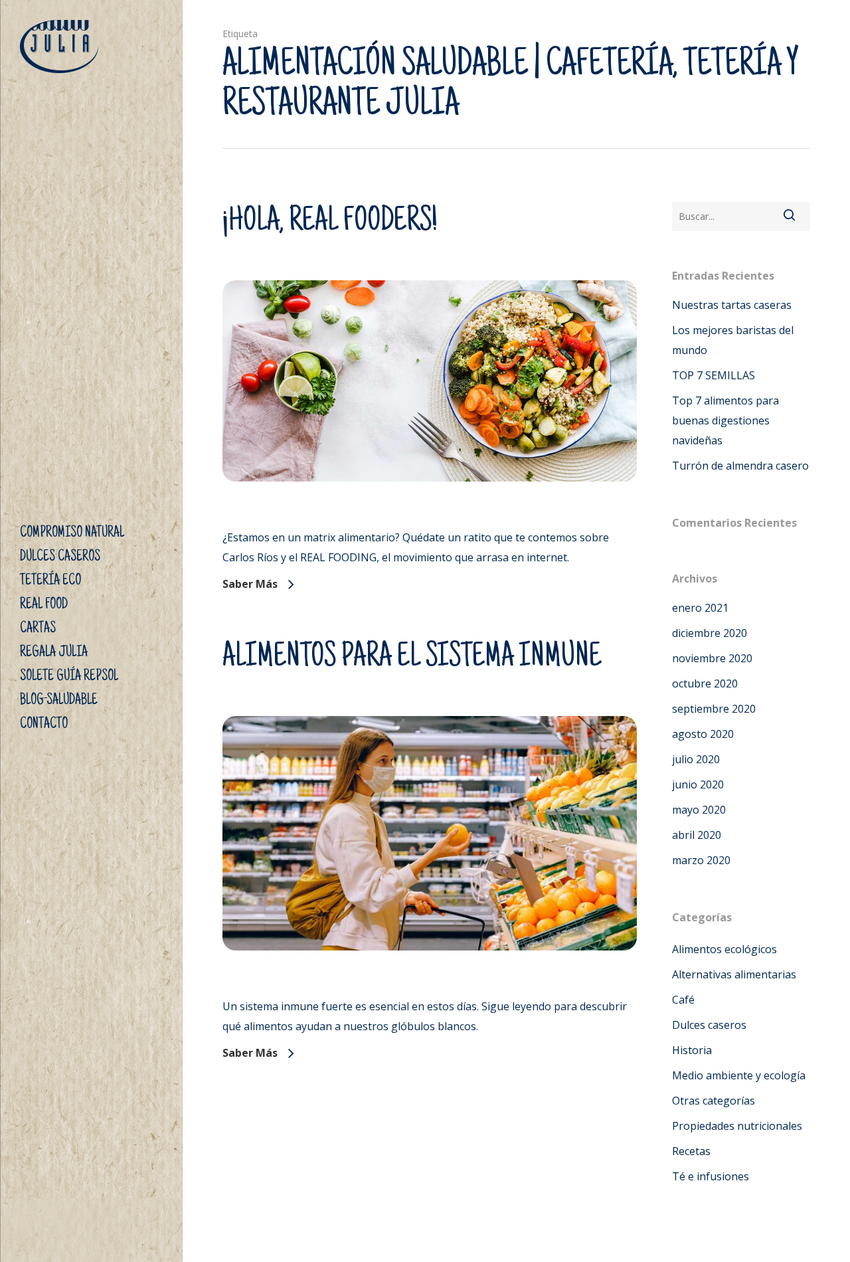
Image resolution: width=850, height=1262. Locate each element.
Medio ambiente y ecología (739, 1075)
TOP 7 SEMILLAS (713, 375)
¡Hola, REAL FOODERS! (330, 222)
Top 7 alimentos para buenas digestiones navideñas (725, 420)
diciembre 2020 (709, 633)
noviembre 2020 (712, 658)
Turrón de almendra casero (740, 465)
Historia (692, 1050)
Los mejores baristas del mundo (733, 340)
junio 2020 (698, 784)
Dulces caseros (709, 1025)
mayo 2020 (699, 809)
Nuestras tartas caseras (732, 305)
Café (683, 999)
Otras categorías (713, 1100)
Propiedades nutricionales (737, 1126)
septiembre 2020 (714, 708)
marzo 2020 (701, 860)
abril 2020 (696, 835)
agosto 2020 (703, 734)
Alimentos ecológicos (724, 949)
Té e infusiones (710, 1176)
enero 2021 (700, 607)
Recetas (691, 1151)
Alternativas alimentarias (734, 974)
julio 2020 (696, 759)
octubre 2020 (705, 683)
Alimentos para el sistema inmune (412, 658)
